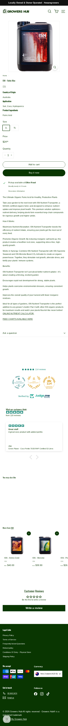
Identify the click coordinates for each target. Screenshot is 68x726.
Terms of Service (9, 640)
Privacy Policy (8, 635)
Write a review (34, 608)
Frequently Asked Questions (14, 644)
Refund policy (8, 648)
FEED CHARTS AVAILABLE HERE (18, 319)
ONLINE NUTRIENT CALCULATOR (18, 313)
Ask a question (10, 333)
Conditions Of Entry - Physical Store (17, 652)
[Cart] (56, 11)
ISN (4, 86)
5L (15, 128)
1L (6, 128)
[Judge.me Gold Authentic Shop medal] (18, 382)
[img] (35, 412)
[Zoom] (55, 67)
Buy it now (34, 172)
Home (5, 75)
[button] (31, 457)
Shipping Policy (9, 656)
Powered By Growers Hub (15, 719)
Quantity (7, 149)
